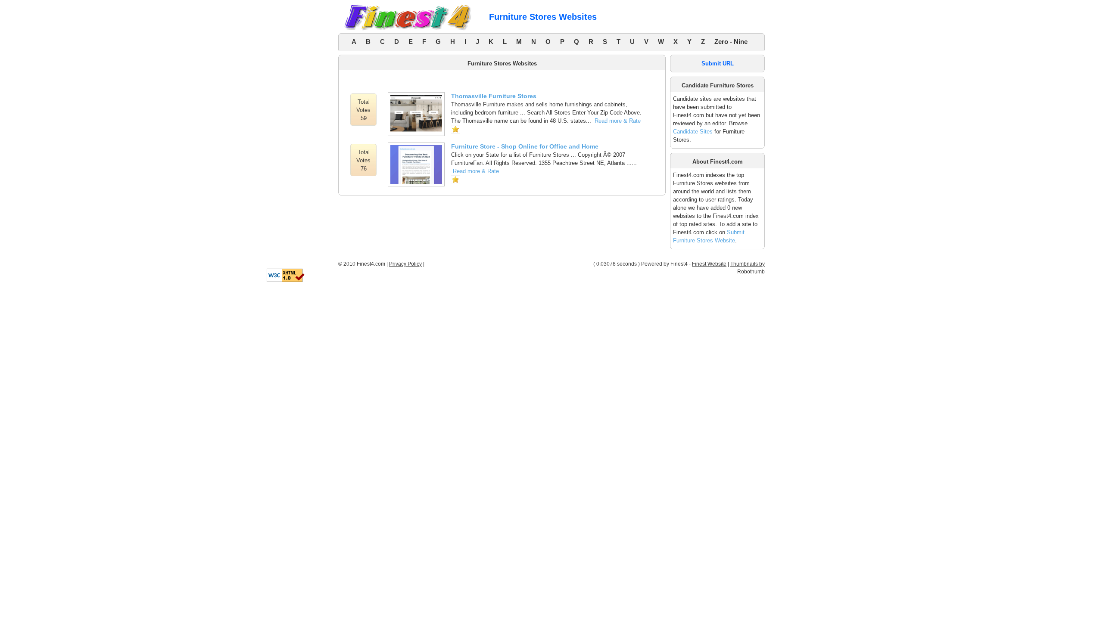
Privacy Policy (405, 264)
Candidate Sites (693, 131)
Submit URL (717, 63)
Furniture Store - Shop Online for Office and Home (524, 146)
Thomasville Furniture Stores (493, 96)
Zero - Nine (731, 41)
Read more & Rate (618, 121)
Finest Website (709, 264)
